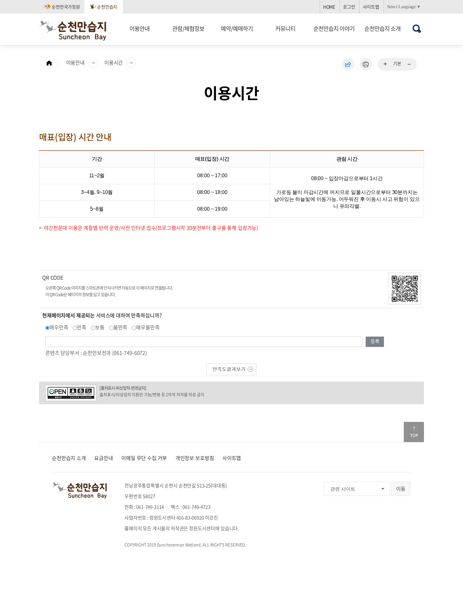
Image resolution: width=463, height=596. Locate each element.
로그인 (349, 6)
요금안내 (103, 458)
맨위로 (414, 432)
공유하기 (348, 64)
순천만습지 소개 (382, 28)
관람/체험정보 (188, 28)
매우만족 (58, 327)
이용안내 (139, 28)
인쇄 (365, 64)
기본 (397, 63)
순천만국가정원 (66, 6)
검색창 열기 (416, 28)
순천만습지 (107, 6)
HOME (329, 6)
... (385, 64)
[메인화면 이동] (52, 62)
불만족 (120, 327)
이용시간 (113, 62)
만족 (81, 327)
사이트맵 (371, 6)
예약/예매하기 (237, 28)
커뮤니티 (285, 28)
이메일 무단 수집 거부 (144, 458)
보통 (100, 327)
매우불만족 (147, 327)
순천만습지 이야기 (334, 28)
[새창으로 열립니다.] (231, 368)
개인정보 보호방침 (194, 458)
